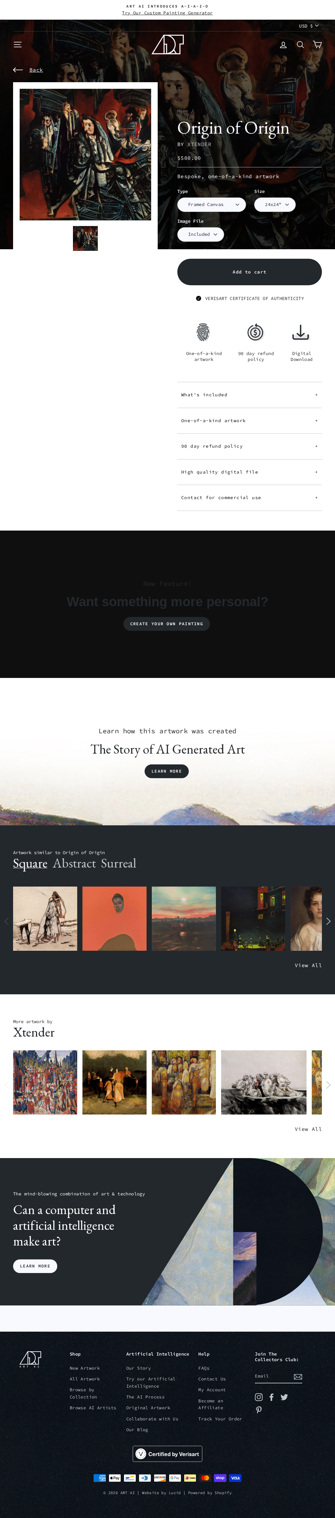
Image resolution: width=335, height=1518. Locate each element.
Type (182, 191)
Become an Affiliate (210, 1404)
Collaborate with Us (152, 1419)
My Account (212, 1390)
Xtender (199, 144)
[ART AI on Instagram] (259, 1397)
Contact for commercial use (249, 497)
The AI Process (145, 1397)
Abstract (74, 862)
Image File (190, 221)
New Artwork (85, 1368)
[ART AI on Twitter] (284, 1397)
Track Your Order (220, 1419)
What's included (249, 395)
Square (30, 862)
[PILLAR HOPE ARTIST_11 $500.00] (184, 1082)
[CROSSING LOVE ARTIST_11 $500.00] (264, 1082)
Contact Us (212, 1379)
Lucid (175, 1492)
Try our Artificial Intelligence (151, 1382)
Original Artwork (148, 1408)
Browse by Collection (83, 1393)
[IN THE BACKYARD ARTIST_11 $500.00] (114, 1082)
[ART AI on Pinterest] (259, 1410)
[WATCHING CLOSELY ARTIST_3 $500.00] (114, 919)
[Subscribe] (298, 1376)
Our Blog (137, 1430)
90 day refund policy (249, 446)
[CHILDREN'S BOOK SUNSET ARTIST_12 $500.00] (184, 919)
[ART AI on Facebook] (271, 1397)
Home (182, 111)
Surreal (118, 862)
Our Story (138, 1368)
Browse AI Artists (93, 1408)
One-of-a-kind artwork (249, 420)
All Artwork (85, 1379)
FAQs (203, 1368)
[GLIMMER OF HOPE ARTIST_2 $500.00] (253, 919)
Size (259, 191)
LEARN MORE (35, 1266)
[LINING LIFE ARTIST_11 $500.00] (45, 1082)
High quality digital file (249, 472)
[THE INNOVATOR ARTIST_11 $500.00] (45, 919)
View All (308, 965)
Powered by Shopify (210, 1492)
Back (36, 69)
